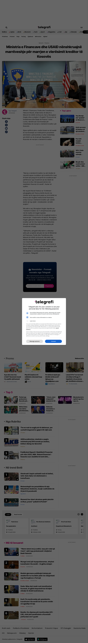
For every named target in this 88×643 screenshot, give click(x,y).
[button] (44, 321)
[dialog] (44, 321)
